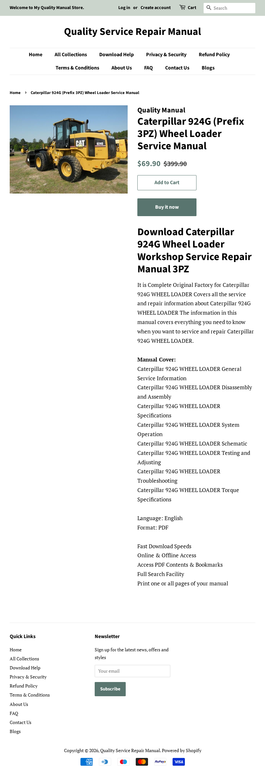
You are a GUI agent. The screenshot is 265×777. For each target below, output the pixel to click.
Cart (192, 8)
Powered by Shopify (181, 750)
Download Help (116, 54)
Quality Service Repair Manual (132, 32)
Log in (124, 8)
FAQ (148, 67)
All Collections (71, 54)
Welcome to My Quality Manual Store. (47, 8)
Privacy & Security (166, 54)
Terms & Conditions (77, 67)
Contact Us (177, 67)
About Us (121, 67)
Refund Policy (214, 54)
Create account (156, 8)
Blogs (208, 67)
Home (35, 54)
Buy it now (167, 207)
